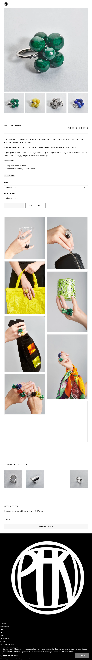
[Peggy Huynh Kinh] (6, 4)
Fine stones (9, 193)
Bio (1, 630)
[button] (86, 4)
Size (6, 183)
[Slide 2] (35, 103)
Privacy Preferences (10, 655)
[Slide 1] (14, 103)
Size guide (9, 176)
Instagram (4, 638)
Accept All (82, 655)
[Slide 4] (78, 103)
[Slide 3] (56, 103)
